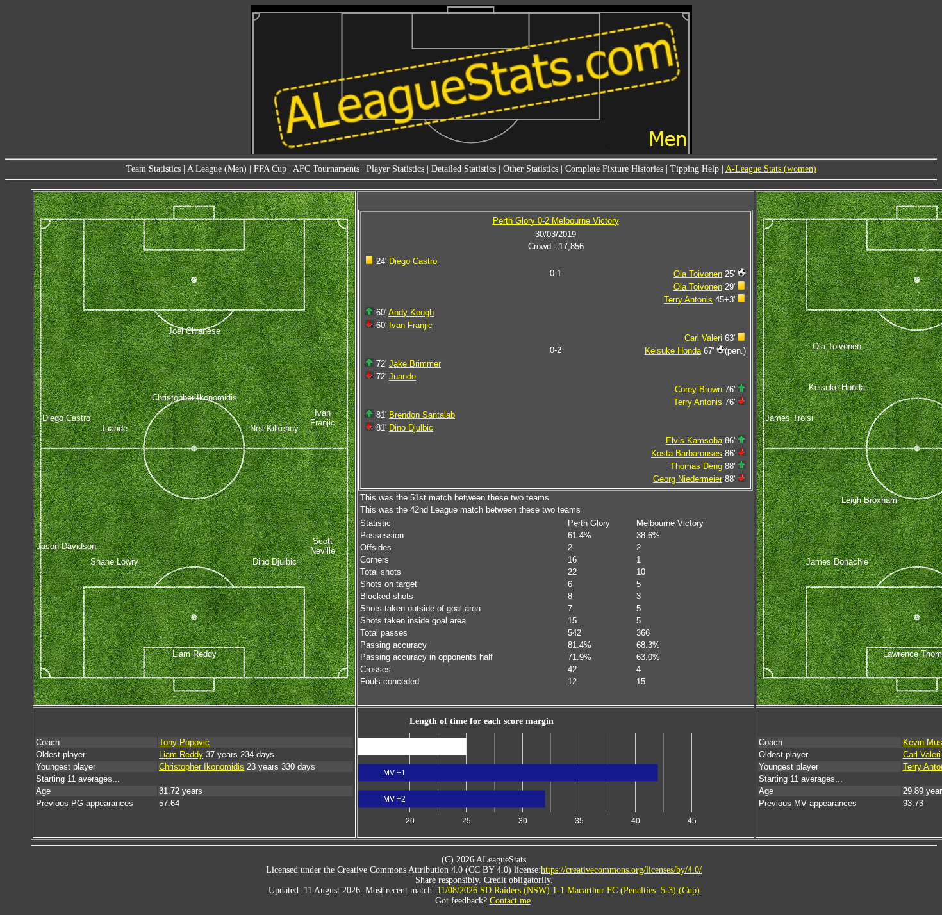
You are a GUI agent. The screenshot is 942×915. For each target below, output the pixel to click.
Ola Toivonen (697, 274)
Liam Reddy (181, 754)
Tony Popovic (184, 742)
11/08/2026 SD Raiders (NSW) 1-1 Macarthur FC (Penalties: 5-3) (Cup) (568, 890)
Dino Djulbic (411, 428)
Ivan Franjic (411, 325)
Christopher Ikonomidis (201, 766)
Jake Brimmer (415, 363)
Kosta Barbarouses (686, 453)
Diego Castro (413, 261)
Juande (402, 376)
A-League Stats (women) (770, 169)
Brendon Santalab (422, 415)
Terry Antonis (688, 299)
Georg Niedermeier (687, 479)
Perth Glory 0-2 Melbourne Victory (556, 221)
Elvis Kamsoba (694, 440)
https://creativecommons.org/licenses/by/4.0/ (621, 870)
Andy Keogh (411, 312)
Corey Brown (698, 389)
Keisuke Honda (673, 351)
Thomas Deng (696, 466)
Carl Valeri (703, 338)
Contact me (510, 900)
